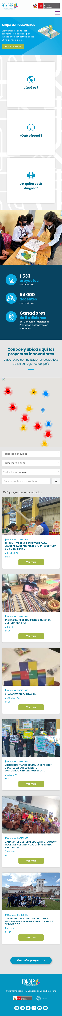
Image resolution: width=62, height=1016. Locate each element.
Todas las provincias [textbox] (15, 472)
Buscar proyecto (13, 46)
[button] (43, 411)
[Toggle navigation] (57, 12)
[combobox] (31, 454)
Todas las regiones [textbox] (14, 463)
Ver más (31, 562)
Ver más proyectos (31, 960)
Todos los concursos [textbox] (15, 453)
